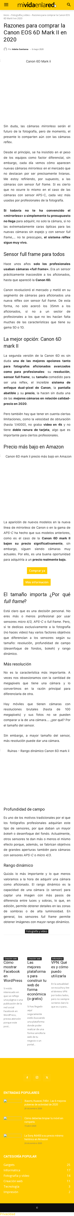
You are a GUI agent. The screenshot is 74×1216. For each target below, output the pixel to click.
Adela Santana (20, 49)
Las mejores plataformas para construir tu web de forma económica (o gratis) (36, 980)
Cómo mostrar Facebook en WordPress (13, 971)
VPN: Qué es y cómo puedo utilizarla (59, 969)
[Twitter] (46, 1077)
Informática (57, 958)
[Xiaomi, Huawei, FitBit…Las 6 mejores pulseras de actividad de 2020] (13, 1105)
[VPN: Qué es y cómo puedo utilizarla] (60, 948)
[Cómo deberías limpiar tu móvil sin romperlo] (13, 1122)
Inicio (6, 15)
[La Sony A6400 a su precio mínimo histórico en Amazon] (13, 1140)
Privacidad (7, 1214)
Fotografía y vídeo (20, 15)
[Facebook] (27, 1077)
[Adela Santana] (6, 49)
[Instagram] (37, 1077)
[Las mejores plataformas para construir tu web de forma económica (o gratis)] (37, 948)
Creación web (11, 958)
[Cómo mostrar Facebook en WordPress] (13, 948)
